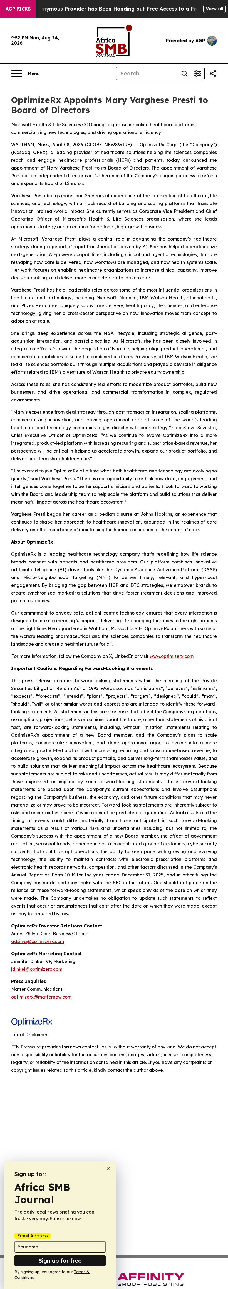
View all (214, 8)
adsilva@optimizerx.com (37, 941)
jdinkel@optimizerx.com (36, 969)
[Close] (108, 1168)
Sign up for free (60, 1260)
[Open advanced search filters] (197, 73)
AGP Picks (18, 9)
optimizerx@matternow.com (41, 997)
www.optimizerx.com (172, 656)
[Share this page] (213, 73)
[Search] (184, 73)
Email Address (32, 1236)
